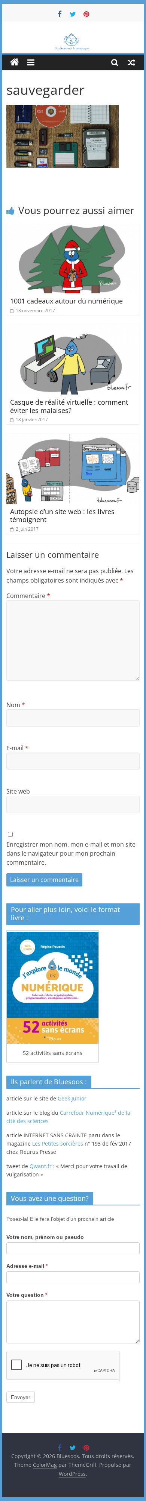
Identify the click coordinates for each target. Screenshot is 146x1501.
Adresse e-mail (27, 1266)
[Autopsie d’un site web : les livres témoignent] (73, 438)
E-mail (17, 748)
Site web (18, 791)
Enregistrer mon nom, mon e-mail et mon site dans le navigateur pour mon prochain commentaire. (71, 853)
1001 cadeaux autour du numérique (66, 300)
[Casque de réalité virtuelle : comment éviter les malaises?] (73, 329)
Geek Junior (72, 1098)
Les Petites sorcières (57, 1143)
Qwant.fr (41, 1166)
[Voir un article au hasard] (131, 62)
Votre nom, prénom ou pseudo (45, 1237)
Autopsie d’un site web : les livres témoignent (62, 515)
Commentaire (28, 596)
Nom (15, 705)
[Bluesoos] (73, 37)
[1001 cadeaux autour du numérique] (73, 227)
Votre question (26, 1295)
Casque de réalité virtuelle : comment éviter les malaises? (69, 406)
